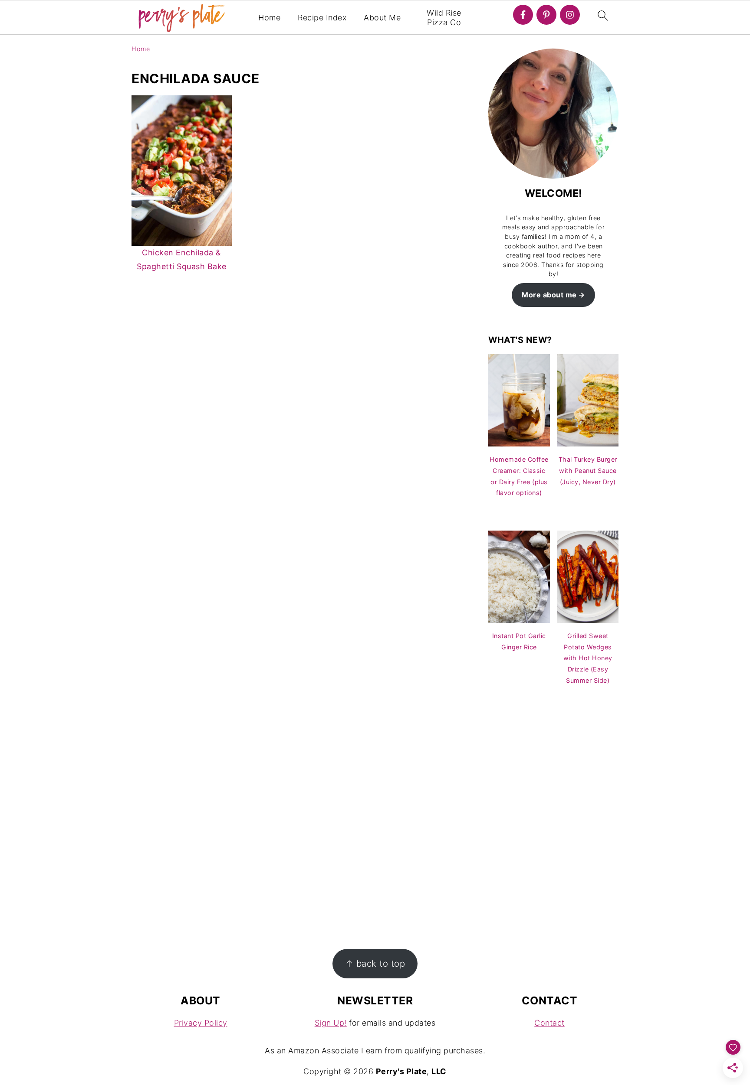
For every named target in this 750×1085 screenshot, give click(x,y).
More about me (549, 294)
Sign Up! (331, 1022)
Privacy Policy (200, 1022)
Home (269, 17)
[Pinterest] (546, 15)
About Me (382, 17)
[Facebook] (523, 15)
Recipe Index (322, 17)
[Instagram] (570, 15)
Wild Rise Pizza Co (444, 17)
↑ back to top (375, 963)
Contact (549, 1022)
